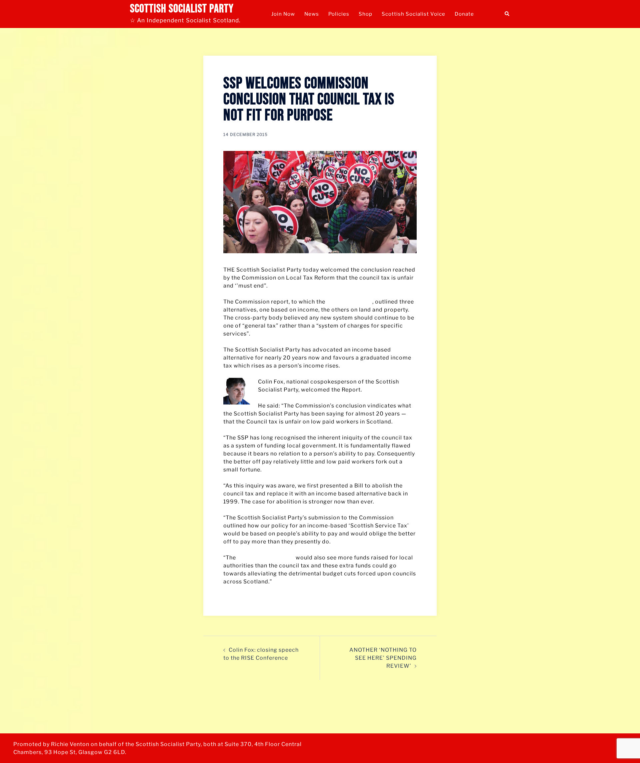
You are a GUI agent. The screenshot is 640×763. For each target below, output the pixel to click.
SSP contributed (349, 302)
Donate (464, 14)
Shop (365, 14)
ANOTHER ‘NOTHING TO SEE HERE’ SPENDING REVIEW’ (383, 658)
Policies (338, 14)
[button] (507, 14)
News (311, 14)
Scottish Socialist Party (182, 9)
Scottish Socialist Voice (413, 14)
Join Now (283, 14)
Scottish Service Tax (265, 557)
